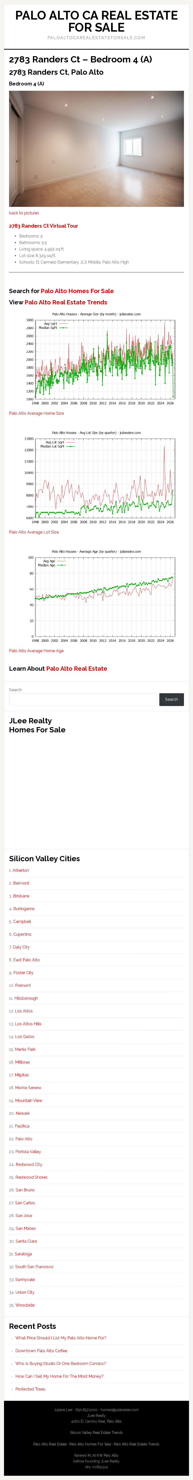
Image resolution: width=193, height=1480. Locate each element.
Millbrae (22, 1062)
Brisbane (21, 896)
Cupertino (22, 934)
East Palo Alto (26, 959)
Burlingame (23, 908)
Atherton (21, 870)
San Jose (24, 1215)
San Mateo (26, 1228)
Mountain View (28, 1100)
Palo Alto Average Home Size (36, 413)
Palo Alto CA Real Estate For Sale (96, 21)
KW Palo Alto (107, 1455)
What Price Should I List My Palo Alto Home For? (60, 1338)
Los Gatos (24, 1036)
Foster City (23, 972)
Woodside (24, 1305)
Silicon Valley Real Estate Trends (96, 1433)
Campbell (22, 921)
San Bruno (25, 1190)
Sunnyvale (25, 1279)
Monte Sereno (28, 1087)
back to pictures (24, 213)
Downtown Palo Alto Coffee (41, 1350)
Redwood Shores (31, 1177)
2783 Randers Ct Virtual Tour (43, 226)
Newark (23, 1113)
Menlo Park (25, 1049)
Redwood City (29, 1164)
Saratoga (23, 1254)
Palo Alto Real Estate (76, 668)
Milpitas (22, 1075)
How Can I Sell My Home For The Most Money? (59, 1376)
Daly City (21, 947)
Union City (25, 1292)
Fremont (23, 985)
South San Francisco (34, 1266)
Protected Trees (30, 1389)
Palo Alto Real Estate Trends (66, 302)
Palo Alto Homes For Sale (77, 291)
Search (15, 689)
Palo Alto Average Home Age (36, 650)
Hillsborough (26, 998)
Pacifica (22, 1126)
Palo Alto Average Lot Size (34, 532)
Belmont (21, 883)
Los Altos (24, 1011)
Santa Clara (26, 1241)
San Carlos (25, 1202)
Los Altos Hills (28, 1023)
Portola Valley (28, 1151)
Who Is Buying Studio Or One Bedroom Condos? (60, 1363)
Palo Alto (23, 1139)
